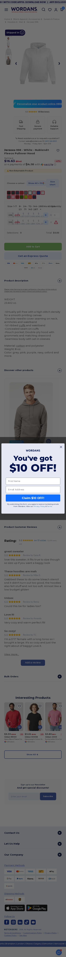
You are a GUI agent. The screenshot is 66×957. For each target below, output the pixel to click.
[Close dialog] (61, 446)
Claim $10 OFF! (33, 498)
